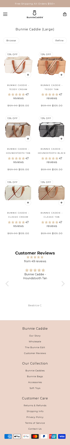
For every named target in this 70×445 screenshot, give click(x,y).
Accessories (35, 382)
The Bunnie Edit (35, 347)
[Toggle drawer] (5, 14)
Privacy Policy (35, 417)
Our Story (35, 335)
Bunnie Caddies (35, 370)
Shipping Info (35, 411)
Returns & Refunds (35, 405)
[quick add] (28, 75)
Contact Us (35, 428)
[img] (35, 257)
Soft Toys (35, 388)
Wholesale (35, 341)
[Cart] (65, 14)
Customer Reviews (35, 353)
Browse (11, 40)
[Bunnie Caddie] (35, 14)
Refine (59, 40)
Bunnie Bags (35, 376)
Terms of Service (35, 423)
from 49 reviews (35, 261)
